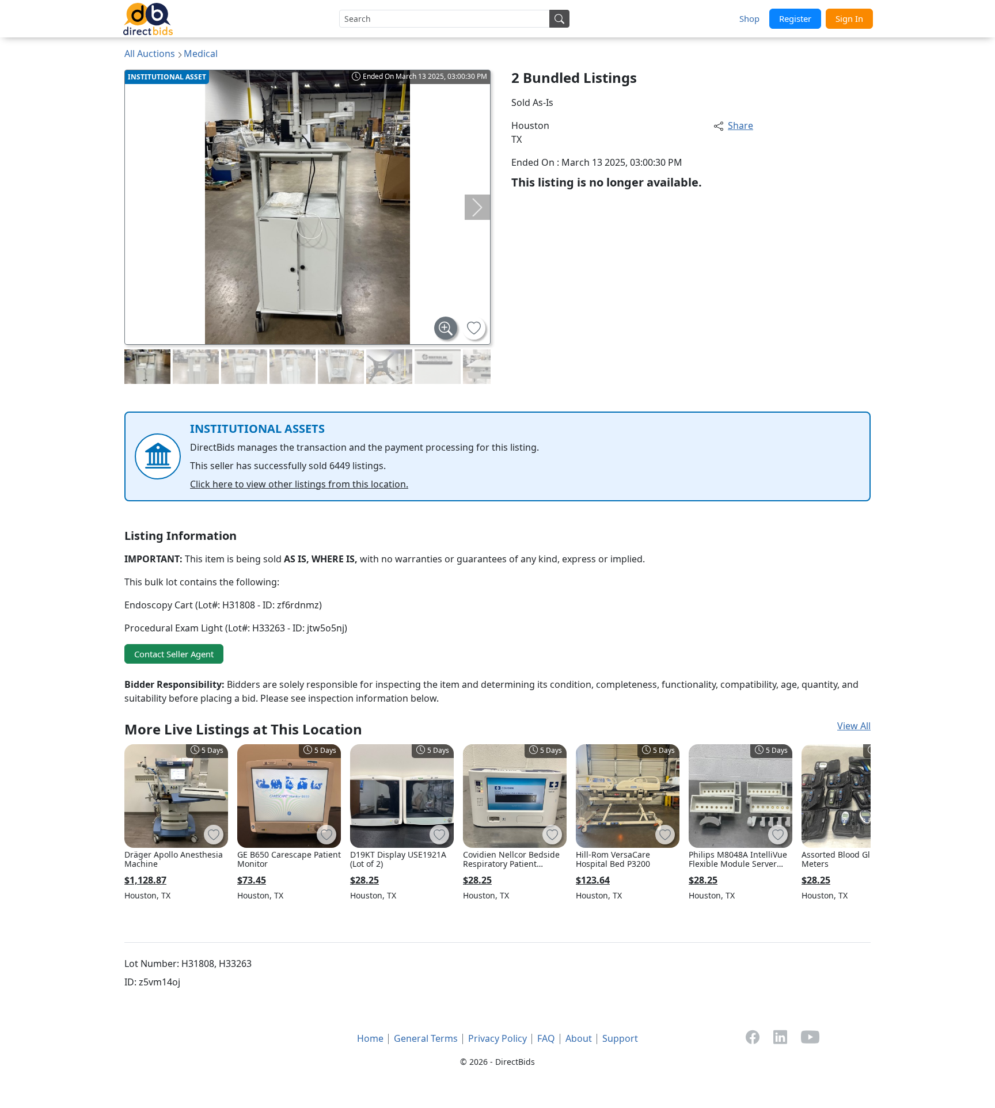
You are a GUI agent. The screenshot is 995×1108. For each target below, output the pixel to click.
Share (740, 125)
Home (370, 1038)
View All (854, 725)
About (578, 1038)
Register (795, 18)
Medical (201, 53)
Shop (749, 18)
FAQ (546, 1038)
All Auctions (149, 53)
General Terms (426, 1038)
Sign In (849, 18)
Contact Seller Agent (174, 654)
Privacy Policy (497, 1038)
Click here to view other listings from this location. (299, 484)
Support (620, 1038)
